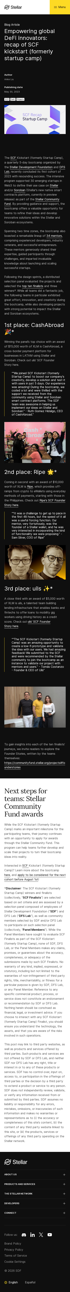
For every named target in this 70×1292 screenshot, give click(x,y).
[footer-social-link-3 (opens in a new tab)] (50, 1235)
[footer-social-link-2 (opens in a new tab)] (41, 1235)
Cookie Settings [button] (14, 1261)
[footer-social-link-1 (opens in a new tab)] (32, 1235)
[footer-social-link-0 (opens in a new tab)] (24, 1235)
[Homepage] (15, 1162)
